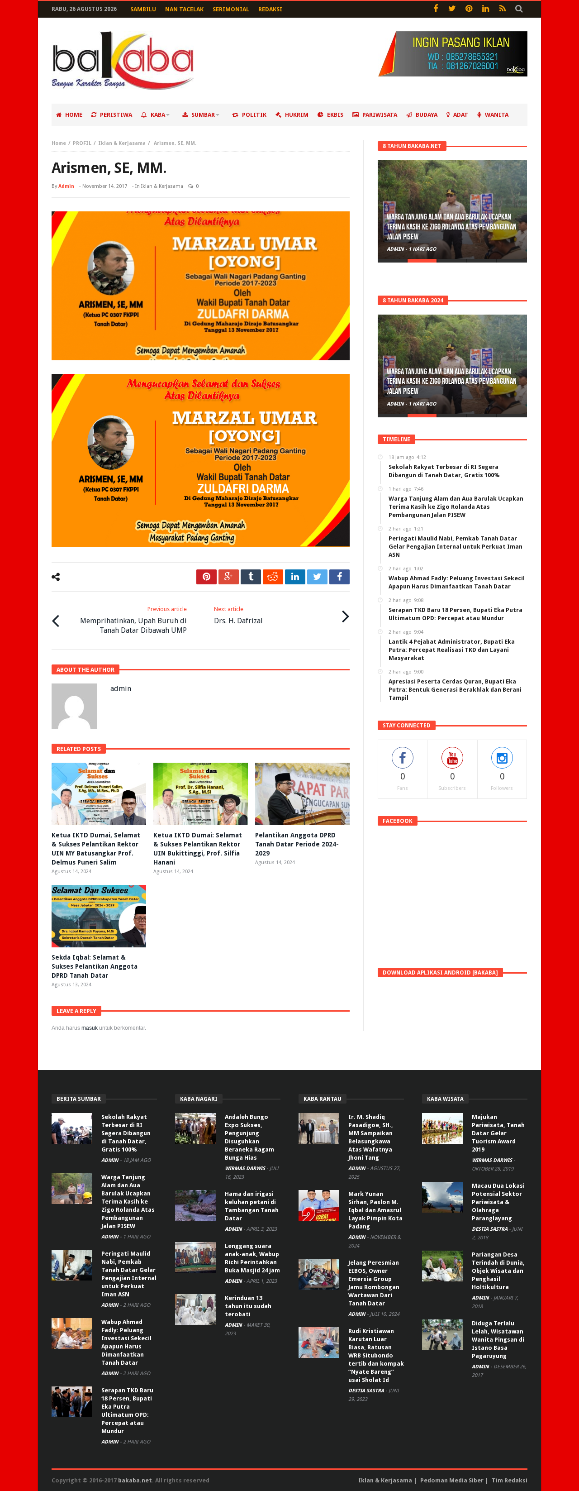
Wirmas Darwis (245, 1168)
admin (66, 186)
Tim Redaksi (509, 1480)
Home (59, 143)
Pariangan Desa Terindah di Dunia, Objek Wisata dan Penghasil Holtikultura (498, 1270)
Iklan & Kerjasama (122, 143)
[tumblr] (251, 576)
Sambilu (143, 9)
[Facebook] (435, 9)
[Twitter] (452, 9)
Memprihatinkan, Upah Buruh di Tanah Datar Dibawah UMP (133, 620)
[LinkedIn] (485, 9)
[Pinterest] (468, 9)
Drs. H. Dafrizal (238, 615)
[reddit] (273, 576)
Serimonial (231, 9)
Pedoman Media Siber (452, 1480)
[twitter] (317, 576)
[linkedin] (295, 576)
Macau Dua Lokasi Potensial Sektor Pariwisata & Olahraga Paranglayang (498, 1202)
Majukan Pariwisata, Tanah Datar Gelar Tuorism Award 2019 (498, 1133)
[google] (228, 576)
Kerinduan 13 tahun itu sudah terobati (248, 1306)
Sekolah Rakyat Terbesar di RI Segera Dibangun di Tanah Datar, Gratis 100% (126, 1133)
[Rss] (502, 9)
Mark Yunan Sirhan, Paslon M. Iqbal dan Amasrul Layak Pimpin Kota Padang (375, 1210)
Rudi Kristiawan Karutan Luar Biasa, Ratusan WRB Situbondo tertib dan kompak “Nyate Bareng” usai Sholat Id (376, 1355)
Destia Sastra (366, 1391)
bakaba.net (135, 1480)
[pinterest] (206, 576)
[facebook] (339, 576)
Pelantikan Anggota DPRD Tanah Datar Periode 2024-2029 (297, 844)
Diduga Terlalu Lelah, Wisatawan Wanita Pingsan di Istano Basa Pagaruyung (498, 1339)
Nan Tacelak (184, 9)
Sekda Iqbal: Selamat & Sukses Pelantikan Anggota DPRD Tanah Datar (95, 966)
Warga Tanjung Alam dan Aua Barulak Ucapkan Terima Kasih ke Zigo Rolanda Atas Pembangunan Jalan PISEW (452, 227)
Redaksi (270, 9)
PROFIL (82, 143)
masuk (89, 1028)
